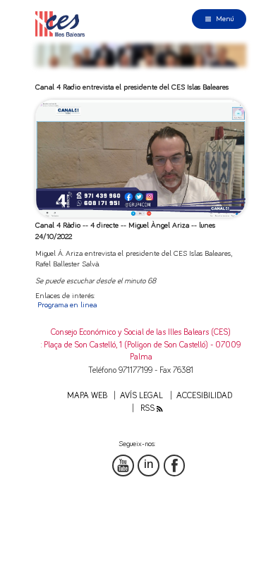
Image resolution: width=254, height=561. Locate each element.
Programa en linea (67, 305)
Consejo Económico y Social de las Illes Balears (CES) (141, 332)
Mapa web (87, 395)
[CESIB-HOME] (62, 23)
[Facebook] (175, 465)
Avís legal (141, 395)
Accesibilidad (204, 395)
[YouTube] (123, 465)
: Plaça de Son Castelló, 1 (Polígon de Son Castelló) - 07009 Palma (141, 351)
